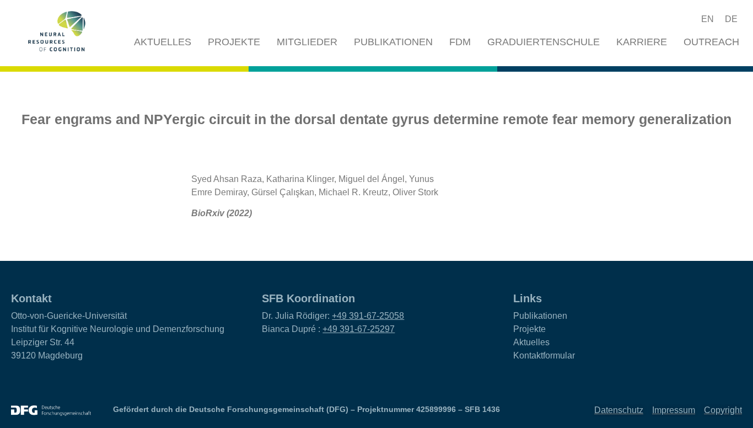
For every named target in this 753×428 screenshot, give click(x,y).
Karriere (641, 41)
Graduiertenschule (543, 41)
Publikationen (393, 41)
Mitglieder (307, 41)
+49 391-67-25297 (358, 329)
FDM (460, 41)
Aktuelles (162, 41)
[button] (666, 19)
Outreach (711, 41)
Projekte (234, 41)
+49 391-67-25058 (368, 315)
